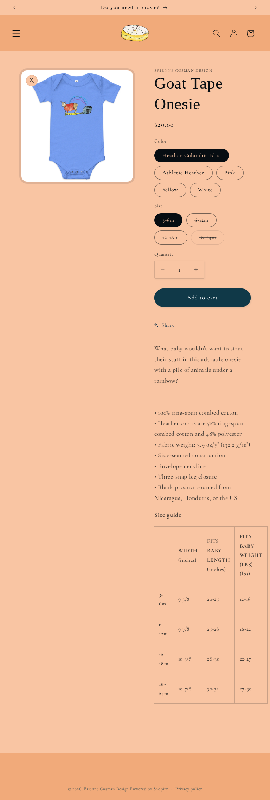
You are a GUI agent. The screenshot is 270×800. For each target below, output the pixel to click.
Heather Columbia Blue (191, 155)
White (205, 190)
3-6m (168, 220)
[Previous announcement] (14, 7)
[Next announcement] (255, 7)
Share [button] (167, 325)
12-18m (170, 237)
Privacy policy (188, 788)
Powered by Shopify (149, 788)
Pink (230, 172)
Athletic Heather (183, 172)
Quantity (164, 254)
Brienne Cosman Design (106, 788)
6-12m (201, 220)
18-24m (212, 239)
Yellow (170, 190)
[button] (16, 33)
